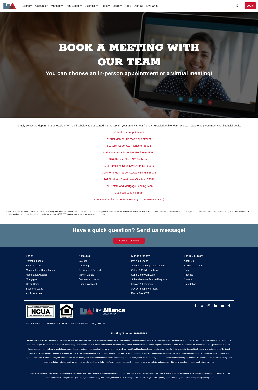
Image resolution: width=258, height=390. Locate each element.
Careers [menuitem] (188, 279)
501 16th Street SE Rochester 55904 (129, 145)
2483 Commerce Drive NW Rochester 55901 (129, 152)
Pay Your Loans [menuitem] (139, 261)
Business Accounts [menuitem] (89, 279)
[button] (195, 306)
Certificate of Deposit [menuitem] (90, 270)
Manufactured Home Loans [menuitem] (40, 270)
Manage (56, 5)
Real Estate (73, 5)
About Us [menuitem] (189, 261)
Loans (26, 5)
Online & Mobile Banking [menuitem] (144, 270)
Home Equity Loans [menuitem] (36, 275)
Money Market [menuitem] (86, 275)
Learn (116, 5)
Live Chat (152, 5)
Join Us (138, 5)
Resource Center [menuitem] (193, 265)
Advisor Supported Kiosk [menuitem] (144, 288)
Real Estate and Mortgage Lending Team (129, 186)
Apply (128, 5)
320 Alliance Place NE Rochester (129, 159)
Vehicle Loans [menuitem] (33, 265)
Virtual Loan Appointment (129, 132)
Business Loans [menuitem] (34, 288)
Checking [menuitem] (84, 265)
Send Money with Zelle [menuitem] (143, 275)
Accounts (40, 5)
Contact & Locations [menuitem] (142, 284)
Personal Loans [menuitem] (34, 261)
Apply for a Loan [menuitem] (34, 293)
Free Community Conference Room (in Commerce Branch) (129, 199)
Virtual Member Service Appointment (129, 139)
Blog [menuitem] (186, 270)
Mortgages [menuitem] (31, 279)
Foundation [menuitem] (190, 284)
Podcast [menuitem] (188, 275)
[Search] (237, 5)
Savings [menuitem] (83, 261)
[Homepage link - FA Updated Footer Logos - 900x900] (76, 316)
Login (250, 6)
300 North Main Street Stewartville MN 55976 (129, 172)
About (104, 5)
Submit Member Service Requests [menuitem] (149, 279)
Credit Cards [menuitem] (32, 284)
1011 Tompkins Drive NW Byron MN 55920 (129, 165)
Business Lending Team (129, 192)
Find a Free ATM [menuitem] (140, 293)
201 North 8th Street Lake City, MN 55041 (129, 179)
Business (90, 5)
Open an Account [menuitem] (88, 284)
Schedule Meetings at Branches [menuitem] (148, 265)
